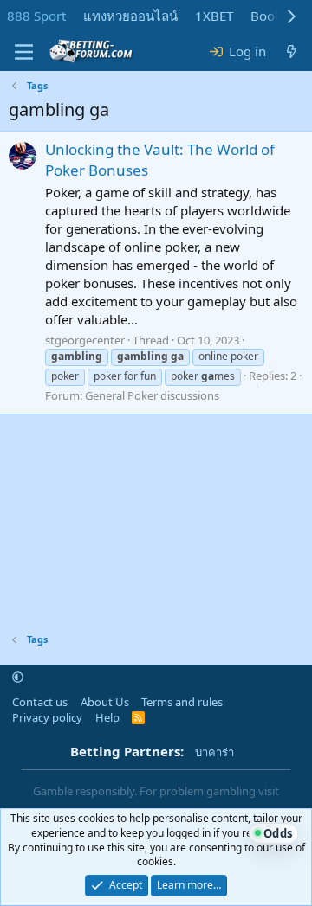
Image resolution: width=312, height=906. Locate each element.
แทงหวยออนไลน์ (130, 15)
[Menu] (23, 52)
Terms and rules (182, 702)
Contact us (40, 702)
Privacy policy (47, 717)
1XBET (214, 15)
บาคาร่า (214, 752)
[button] (18, 677)
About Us (105, 702)
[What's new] (292, 51)
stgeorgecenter (85, 340)
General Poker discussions (152, 395)
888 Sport (36, 15)
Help (107, 717)
